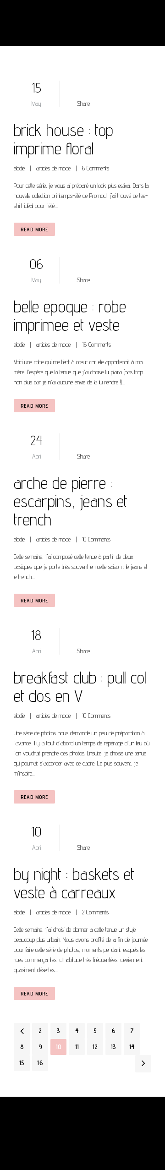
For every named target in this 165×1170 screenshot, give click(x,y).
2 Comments (95, 912)
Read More (34, 229)
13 (113, 1046)
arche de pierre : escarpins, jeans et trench (70, 501)
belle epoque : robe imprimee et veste (70, 315)
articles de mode (53, 168)
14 (131, 1046)
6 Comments (95, 168)
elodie (19, 168)
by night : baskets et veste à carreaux (74, 883)
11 (77, 1046)
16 (40, 1062)
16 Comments (96, 344)
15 (21, 1062)
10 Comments (96, 539)
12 (95, 1046)
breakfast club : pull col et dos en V (80, 686)
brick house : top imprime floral (63, 139)
